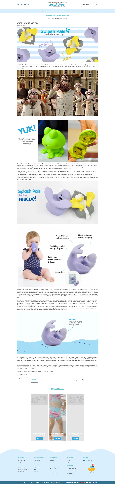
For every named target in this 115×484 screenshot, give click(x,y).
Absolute (58, 482)
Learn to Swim (21, 462)
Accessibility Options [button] (55, 473)
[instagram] (21, 4)
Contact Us (70, 465)
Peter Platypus (20, 368)
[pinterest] (25, 4)
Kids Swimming (21, 465)
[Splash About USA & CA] (57, 4)
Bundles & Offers (21, 471)
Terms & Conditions (47, 482)
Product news (34, 382)
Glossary (36, 471)
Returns (35, 462)
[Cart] (96, 4)
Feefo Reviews (37, 475)
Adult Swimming (21, 467)
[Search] (91, 4)
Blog (35, 473)
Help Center (20, 473)
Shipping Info (37, 460)
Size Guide (36, 467)
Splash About (54, 457)
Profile (68, 462)
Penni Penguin (66, 366)
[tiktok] (28, 4)
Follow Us (85, 457)
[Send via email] (82, 381)
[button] (84, 381)
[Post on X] (78, 381)
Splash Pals (67, 296)
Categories (21, 457)
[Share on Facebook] (76, 381)
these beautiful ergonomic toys (34, 289)
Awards (52, 462)
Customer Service (39, 457)
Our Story (52, 460)
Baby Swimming (21, 460)
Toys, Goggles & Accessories (24, 469)
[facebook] (18, 4)
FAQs (35, 469)
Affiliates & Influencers (55, 465)
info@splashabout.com (72, 470)
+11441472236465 (71, 468)
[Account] (94, 4)
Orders (68, 460)
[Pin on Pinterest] (80, 381)
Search (52, 471)
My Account (70, 457)
